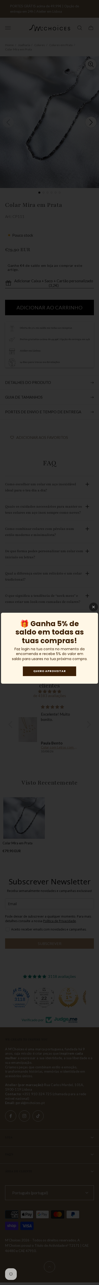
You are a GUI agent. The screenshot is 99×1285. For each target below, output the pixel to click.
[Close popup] (93, 607)
